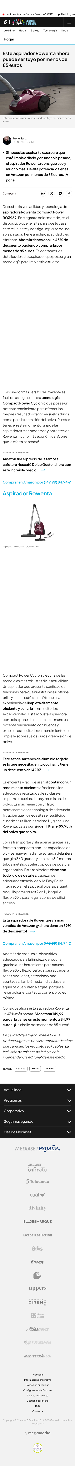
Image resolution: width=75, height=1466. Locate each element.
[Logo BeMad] (37, 1275)
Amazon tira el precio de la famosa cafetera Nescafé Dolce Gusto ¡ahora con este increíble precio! (37, 464)
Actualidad (13, 1089)
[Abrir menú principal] (69, 22)
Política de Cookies (37, 1395)
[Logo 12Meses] (37, 1315)
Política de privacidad (37, 1385)
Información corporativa (37, 1379)
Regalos (20, 1068)
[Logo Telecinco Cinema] (37, 1302)
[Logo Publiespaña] (37, 1342)
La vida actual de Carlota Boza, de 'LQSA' (29, 14)
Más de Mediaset (17, 1132)
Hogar (23, 30)
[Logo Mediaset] (37, 1151)
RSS (37, 1405)
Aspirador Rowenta (27, 493)
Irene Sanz (20, 138)
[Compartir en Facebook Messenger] (60, 193)
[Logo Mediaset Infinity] (37, 1168)
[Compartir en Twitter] (51, 193)
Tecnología (50, 30)
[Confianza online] (37, 1452)
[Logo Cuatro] (37, 1195)
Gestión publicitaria (37, 1400)
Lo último (9, 30)
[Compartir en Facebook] (69, 193)
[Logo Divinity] (37, 1208)
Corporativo (14, 1111)
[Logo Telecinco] (37, 1181)
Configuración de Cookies (37, 1390)
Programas (13, 1100)
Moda (64, 30)
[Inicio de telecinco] (5, 22)
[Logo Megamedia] (39, 1433)
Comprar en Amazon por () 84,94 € (37, 482)
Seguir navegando (18, 1121)
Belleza (35, 30)
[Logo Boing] (37, 1248)
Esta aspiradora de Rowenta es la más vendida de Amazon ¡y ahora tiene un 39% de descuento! (37, 925)
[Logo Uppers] (37, 1289)
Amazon (49, 1068)
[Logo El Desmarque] (38, 1221)
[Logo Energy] (37, 1262)
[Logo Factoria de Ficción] (37, 1235)
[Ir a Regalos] (24, 22)
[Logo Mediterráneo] (37, 1355)
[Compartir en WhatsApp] (43, 193)
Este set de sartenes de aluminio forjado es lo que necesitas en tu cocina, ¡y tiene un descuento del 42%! (35, 764)
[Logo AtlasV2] (37, 1329)
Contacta (37, 1411)
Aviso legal (37, 1374)
